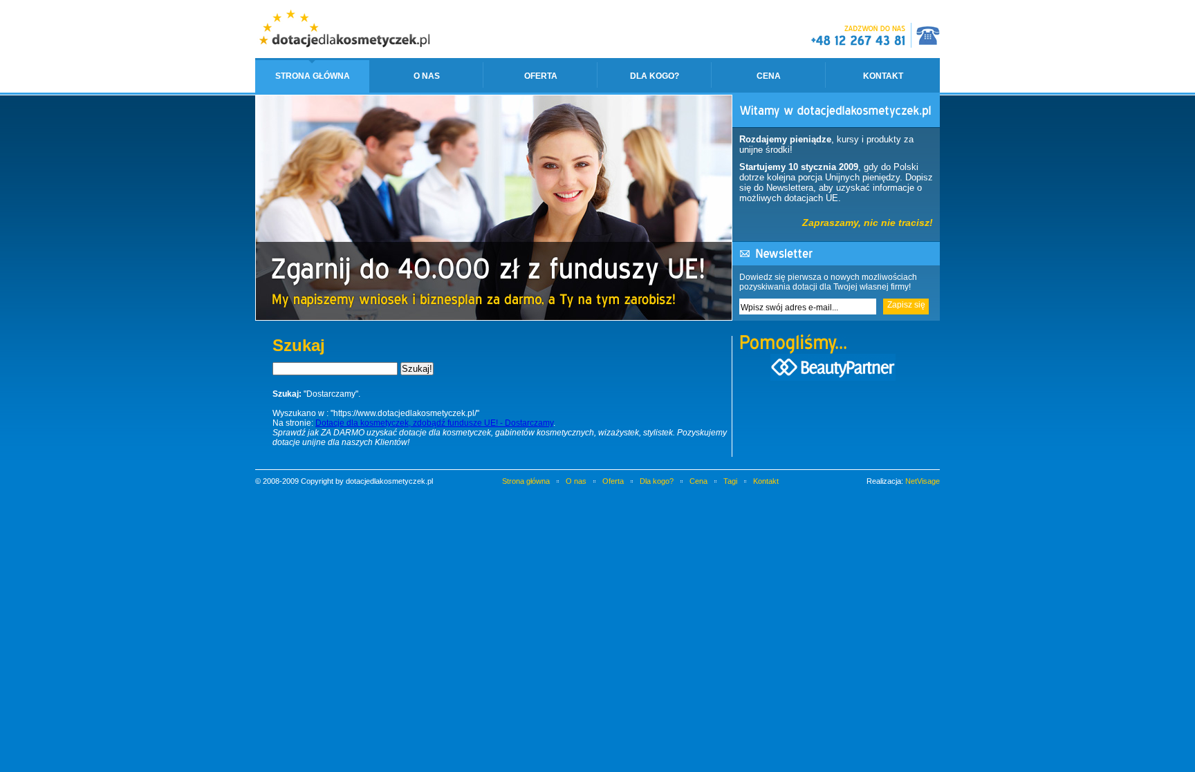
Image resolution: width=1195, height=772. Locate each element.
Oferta (540, 76)
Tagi (730, 481)
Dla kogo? (654, 76)
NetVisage (922, 481)
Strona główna (312, 76)
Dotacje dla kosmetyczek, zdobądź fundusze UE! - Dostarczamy (434, 423)
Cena (769, 76)
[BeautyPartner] (833, 377)
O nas (427, 76)
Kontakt (883, 76)
